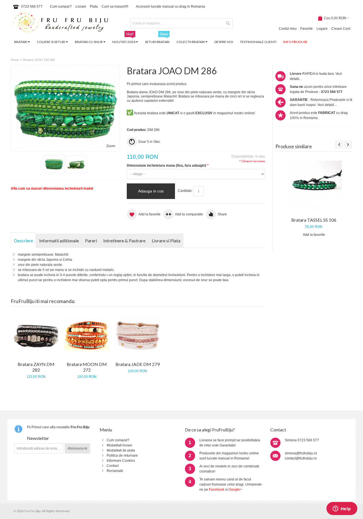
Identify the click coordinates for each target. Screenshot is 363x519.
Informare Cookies (121, 461)
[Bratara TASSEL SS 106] (314, 185)
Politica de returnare (122, 455)
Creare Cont (340, 29)
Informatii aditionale (59, 240)
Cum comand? (118, 440)
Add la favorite (314, 235)
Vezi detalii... (327, 105)
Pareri (91, 240)
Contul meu (288, 29)
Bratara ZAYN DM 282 (36, 366)
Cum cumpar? (61, 7)
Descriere (23, 240)
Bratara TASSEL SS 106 (313, 220)
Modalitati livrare (119, 445)
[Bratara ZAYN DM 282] (36, 334)
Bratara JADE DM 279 (137, 364)
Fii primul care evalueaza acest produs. (157, 84)
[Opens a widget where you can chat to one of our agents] (341, 509)
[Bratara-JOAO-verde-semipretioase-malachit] (54, 164)
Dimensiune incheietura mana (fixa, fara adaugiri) (167, 166)
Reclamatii (115, 471)
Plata (94, 7)
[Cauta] (228, 23)
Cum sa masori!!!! (115, 7)
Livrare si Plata (166, 240)
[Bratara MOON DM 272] (86, 334)
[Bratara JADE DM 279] (137, 334)
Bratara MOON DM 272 (87, 366)
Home (15, 60)
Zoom (110, 146)
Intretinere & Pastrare (124, 240)
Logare (322, 29)
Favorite (306, 29)
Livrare (80, 7)
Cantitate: (185, 191)
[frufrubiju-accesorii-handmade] (60, 23)
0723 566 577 (32, 7)
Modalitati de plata (121, 450)
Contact (113, 466)
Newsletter (38, 438)
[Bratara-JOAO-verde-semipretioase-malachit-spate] (76, 164)
